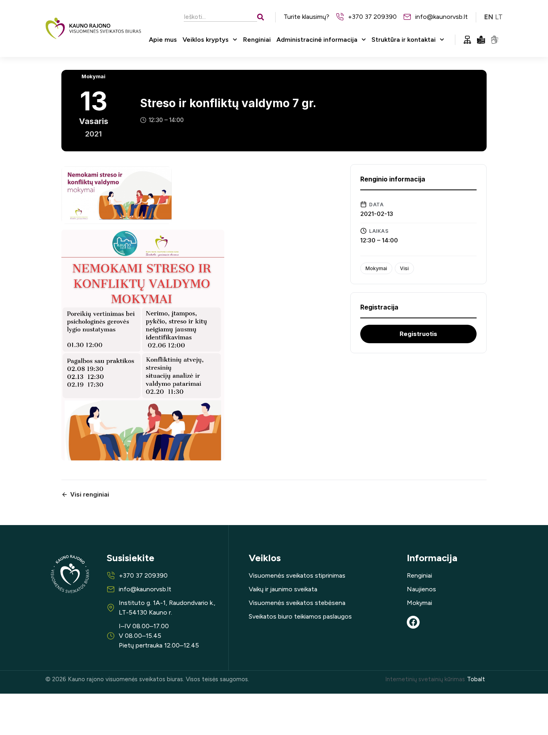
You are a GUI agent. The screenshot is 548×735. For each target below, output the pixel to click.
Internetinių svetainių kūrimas (425, 679)
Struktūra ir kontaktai (403, 39)
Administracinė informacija (316, 39)
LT (499, 17)
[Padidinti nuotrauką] (116, 195)
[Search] (262, 17)
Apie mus (163, 39)
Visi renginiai (89, 494)
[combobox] (220, 17)
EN (488, 17)
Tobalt (476, 679)
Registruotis (418, 334)
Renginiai (257, 39)
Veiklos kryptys (206, 39)
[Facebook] (413, 622)
